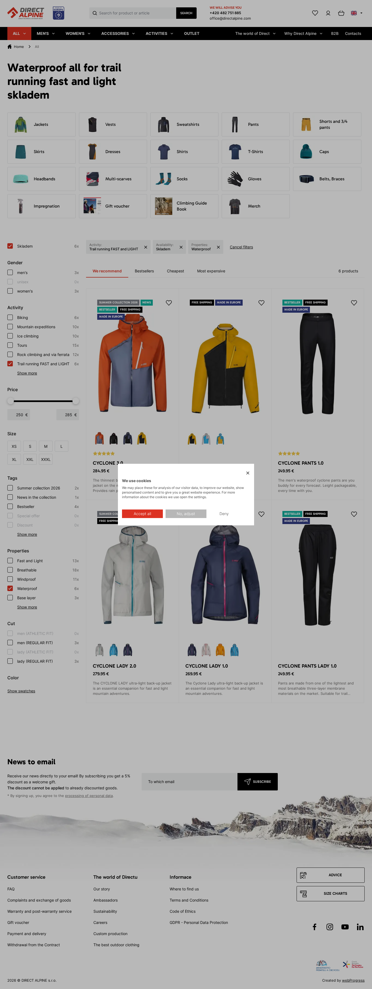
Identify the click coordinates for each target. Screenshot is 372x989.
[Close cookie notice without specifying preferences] (248, 473)
